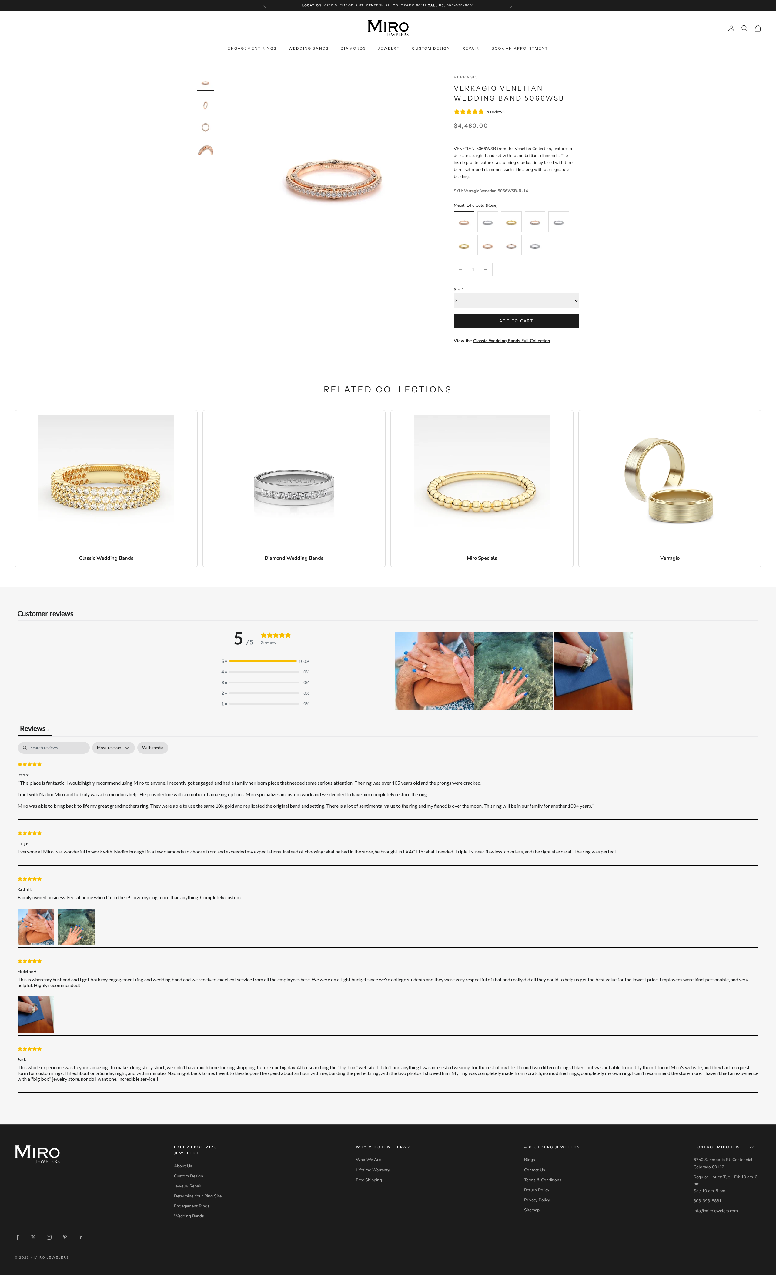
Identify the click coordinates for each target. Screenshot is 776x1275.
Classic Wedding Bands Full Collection (511, 341)
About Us (183, 1166)
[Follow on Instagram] (49, 1237)
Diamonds (353, 48)
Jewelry (389, 48)
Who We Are (368, 1160)
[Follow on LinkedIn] (81, 1237)
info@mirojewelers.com (716, 1211)
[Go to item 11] (205, 125)
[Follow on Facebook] (18, 1237)
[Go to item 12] (205, 147)
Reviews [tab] (35, 728)
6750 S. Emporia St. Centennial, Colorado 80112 (376, 5)
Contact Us (534, 1170)
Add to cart (516, 321)
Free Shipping (369, 1180)
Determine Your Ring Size (198, 1196)
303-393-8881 (460, 5)
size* (458, 289)
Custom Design (431, 48)
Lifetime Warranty (373, 1170)
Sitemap (532, 1210)
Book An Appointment (520, 48)
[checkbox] (152, 748)
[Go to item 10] (205, 103)
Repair (471, 48)
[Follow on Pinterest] (65, 1237)
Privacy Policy (537, 1200)
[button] (434, 671)
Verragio (466, 77)
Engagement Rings (252, 48)
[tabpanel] (388, 917)
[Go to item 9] (205, 82)
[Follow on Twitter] (33, 1237)
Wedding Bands (309, 48)
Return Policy (536, 1190)
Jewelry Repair (187, 1186)
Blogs (529, 1160)
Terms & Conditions (542, 1180)
